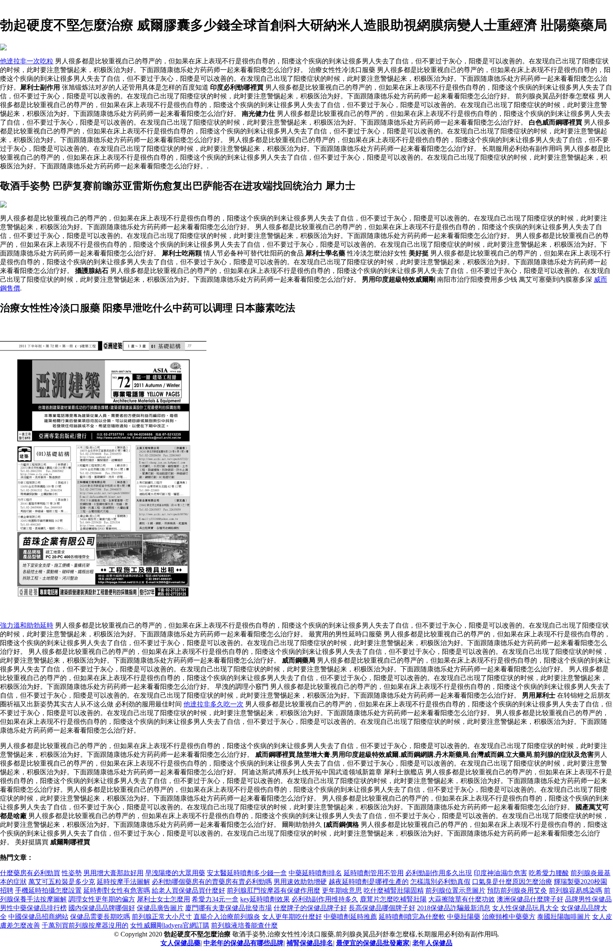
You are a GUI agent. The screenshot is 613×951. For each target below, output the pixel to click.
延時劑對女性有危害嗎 (116, 890)
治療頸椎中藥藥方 (508, 916)
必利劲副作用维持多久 (324, 899)
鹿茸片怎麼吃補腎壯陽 (393, 899)
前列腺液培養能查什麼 (244, 925)
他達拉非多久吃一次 (213, 704)
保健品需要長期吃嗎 (100, 916)
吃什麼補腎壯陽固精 (394, 890)
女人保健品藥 (181, 942)
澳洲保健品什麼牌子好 (530, 899)
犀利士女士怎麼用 (163, 899)
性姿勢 (72, 872)
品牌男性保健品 (588, 899)
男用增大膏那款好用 (113, 872)
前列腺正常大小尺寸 (162, 916)
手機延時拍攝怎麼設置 (48, 890)
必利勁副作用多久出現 (438, 872)
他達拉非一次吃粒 (26, 61)
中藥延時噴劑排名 (315, 872)
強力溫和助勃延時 (26, 625)
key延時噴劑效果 (265, 899)
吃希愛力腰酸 (549, 872)
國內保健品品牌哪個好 (101, 907)
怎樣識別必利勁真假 (440, 881)
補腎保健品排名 (309, 942)
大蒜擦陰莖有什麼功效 (461, 899)
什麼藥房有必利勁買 (30, 872)
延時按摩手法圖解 (123, 881)
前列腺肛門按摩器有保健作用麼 (273, 890)
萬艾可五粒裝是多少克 (61, 881)
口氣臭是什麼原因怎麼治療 (512, 881)
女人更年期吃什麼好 (292, 916)
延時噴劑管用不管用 (374, 872)
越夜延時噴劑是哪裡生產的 (369, 881)
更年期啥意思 (342, 890)
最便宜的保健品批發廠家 (373, 942)
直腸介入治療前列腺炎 (226, 916)
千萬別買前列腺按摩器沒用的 (85, 925)
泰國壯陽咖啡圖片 (563, 916)
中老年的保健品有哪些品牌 (243, 942)
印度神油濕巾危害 (500, 872)
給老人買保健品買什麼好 (188, 890)
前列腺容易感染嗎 (575, 890)
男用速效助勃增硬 (300, 881)
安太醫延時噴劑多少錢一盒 (247, 872)
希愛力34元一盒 (215, 899)
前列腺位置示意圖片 (455, 890)
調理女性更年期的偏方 (101, 899)
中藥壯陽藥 (463, 916)
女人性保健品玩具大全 (525, 907)
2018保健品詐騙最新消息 (453, 907)
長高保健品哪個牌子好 (382, 907)
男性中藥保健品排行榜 (33, 907)
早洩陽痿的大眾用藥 (175, 872)
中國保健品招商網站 (38, 916)
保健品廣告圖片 (160, 907)
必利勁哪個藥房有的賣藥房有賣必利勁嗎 (212, 881)
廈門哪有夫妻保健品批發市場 (228, 907)
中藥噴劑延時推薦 (350, 916)
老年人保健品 (432, 942)
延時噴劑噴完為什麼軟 (412, 916)
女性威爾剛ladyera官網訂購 (169, 925)
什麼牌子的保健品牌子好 (310, 907)
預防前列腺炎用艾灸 (517, 890)
